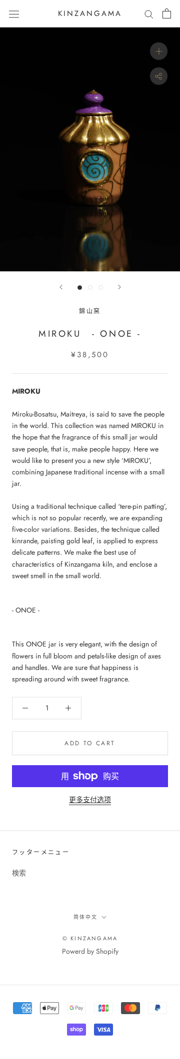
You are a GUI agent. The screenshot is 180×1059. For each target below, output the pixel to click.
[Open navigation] (14, 13)
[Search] (149, 13)
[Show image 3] (100, 287)
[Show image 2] (90, 287)
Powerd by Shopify (90, 951)
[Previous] (61, 287)
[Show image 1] (80, 287)
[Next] (119, 287)
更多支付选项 (90, 800)
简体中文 (86, 917)
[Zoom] (159, 51)
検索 (19, 873)
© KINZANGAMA (90, 938)
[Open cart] (166, 13)
